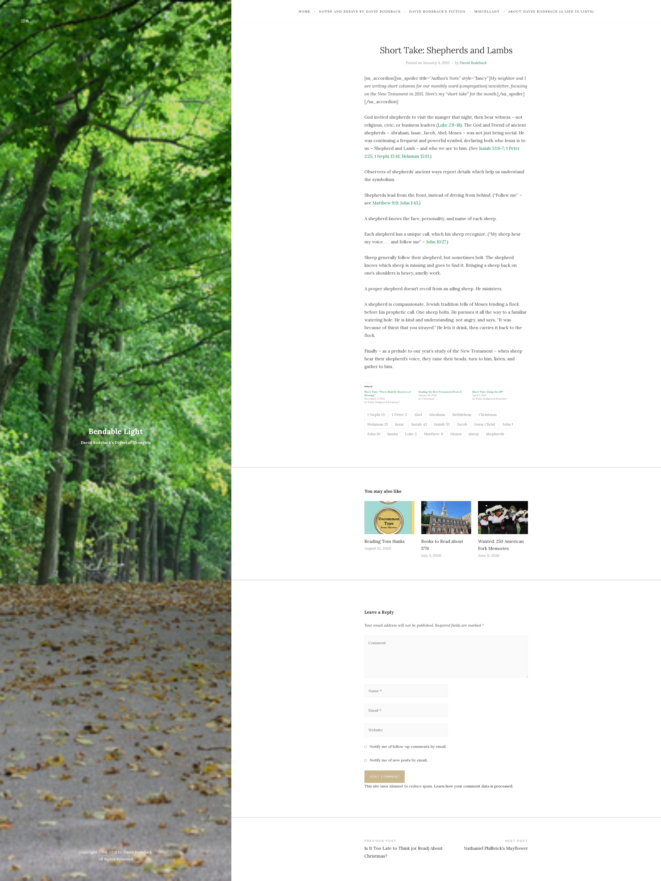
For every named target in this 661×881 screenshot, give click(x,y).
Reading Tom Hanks (384, 541)
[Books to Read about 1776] (446, 517)
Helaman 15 (377, 424)
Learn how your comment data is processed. (473, 786)
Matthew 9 (433, 433)
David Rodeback (473, 62)
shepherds (495, 433)
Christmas (488, 414)
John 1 (507, 424)
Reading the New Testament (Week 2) (439, 391)
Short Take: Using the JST (487, 391)
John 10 (373, 433)
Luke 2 (411, 433)
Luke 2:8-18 (449, 125)
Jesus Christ (484, 424)
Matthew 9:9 (385, 203)
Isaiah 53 (442, 424)
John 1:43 (409, 203)
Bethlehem (461, 414)
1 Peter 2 (399, 414)
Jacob (462, 424)
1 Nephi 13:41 (386, 156)
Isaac (399, 424)
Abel (418, 414)
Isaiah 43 (419, 424)
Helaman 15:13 (415, 156)
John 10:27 (436, 242)
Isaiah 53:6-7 (491, 148)
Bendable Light (115, 431)
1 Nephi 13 (376, 414)
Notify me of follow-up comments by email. (408, 746)
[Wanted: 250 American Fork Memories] (503, 517)
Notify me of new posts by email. (398, 760)
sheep (474, 433)
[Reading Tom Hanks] (389, 517)
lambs (392, 433)
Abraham (437, 414)
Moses (455, 433)
